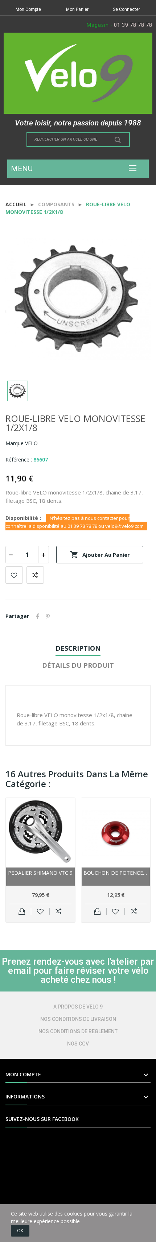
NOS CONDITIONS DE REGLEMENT (78, 1031)
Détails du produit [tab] (78, 665)
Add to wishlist (14, 575)
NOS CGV (78, 1044)
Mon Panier (77, 9)
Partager (38, 616)
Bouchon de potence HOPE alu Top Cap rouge (115, 872)
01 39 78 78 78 (133, 25)
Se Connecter (126, 9)
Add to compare (35, 575)
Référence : (18, 459)
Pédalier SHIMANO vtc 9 (40, 872)
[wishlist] (40, 911)
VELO (31, 443)
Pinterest (48, 616)
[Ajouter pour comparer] (58, 911)
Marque (14, 443)
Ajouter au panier (100, 554)
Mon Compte (28, 9)
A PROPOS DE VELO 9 (78, 1007)
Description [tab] (78, 648)
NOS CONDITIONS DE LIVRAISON (78, 1019)
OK (20, 1230)
